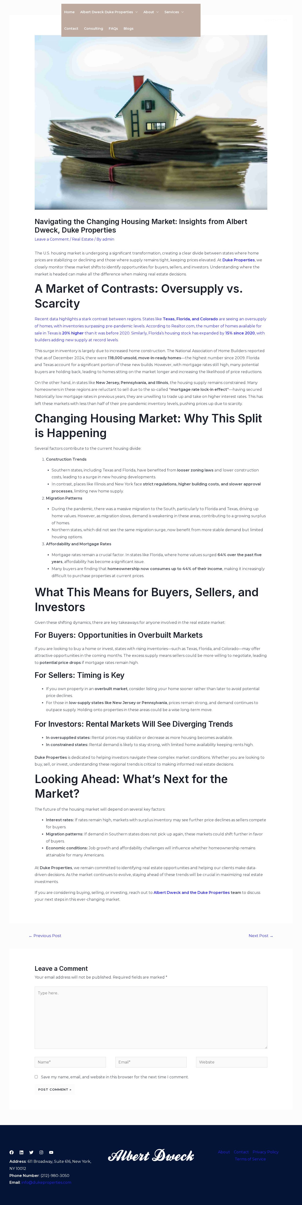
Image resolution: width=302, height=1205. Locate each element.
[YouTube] (247, 20)
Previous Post (45, 935)
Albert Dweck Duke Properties (106, 12)
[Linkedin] (237, 20)
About (148, 12)
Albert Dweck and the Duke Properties (192, 892)
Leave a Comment (52, 239)
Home (69, 12)
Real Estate (82, 239)
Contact (71, 28)
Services (171, 12)
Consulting (93, 28)
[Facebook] (207, 20)
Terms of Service (250, 1159)
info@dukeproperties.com (46, 1182)
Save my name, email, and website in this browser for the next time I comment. (115, 1077)
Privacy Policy (266, 1152)
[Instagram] (227, 20)
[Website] (231, 1063)
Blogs (129, 28)
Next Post (261, 935)
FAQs (113, 28)
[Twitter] (217, 20)
